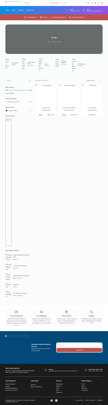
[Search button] (65, 3)
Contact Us (30, 10)
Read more (92, 115)
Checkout (59, 392)
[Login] (95, 3)
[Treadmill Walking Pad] (9, 267)
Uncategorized (14, 63)
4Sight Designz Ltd (12, 401)
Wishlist (58, 386)
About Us (21, 10)
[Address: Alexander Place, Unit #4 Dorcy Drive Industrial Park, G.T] (45, 370)
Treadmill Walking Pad (19, 266)
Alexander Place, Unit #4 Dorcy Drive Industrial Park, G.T (63, 371)
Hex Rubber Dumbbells (20, 293)
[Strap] (7, 63)
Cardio (45, 17)
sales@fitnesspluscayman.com (95, 11)
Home (7, 10)
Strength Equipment (59, 17)
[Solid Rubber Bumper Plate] (9, 277)
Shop (13, 10)
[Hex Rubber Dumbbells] (9, 294)
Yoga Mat (16, 284)
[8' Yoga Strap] (46, 94)
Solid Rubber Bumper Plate (21, 275)
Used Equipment (32, 17)
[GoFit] (8, 182)
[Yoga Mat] (9, 285)
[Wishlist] (92, 3)
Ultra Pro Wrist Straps (69, 107)
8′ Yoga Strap (46, 107)
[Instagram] (56, 400)
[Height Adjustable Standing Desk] (9, 257)
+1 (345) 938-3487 (75, 11)
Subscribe (79, 350)
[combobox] (36, 3)
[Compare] (98, 3)
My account (59, 384)
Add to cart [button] (51, 115)
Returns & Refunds (36, 386)
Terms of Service (90, 400)
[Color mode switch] (88, 3)
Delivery (33, 384)
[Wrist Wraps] (92, 94)
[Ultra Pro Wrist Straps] (69, 94)
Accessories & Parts (78, 17)
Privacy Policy (79, 400)
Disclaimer (100, 400)
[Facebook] (52, 400)
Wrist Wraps (92, 107)
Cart (57, 390)
